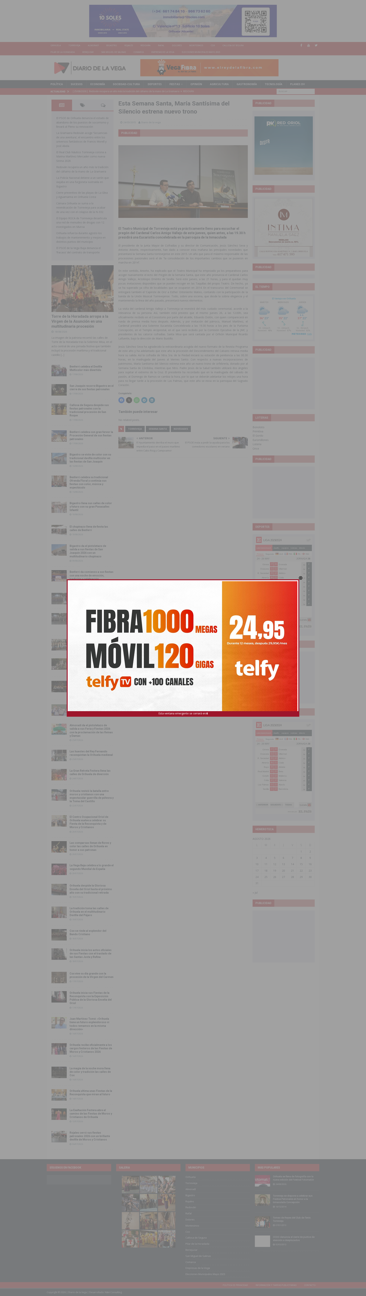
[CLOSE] (301, 578)
